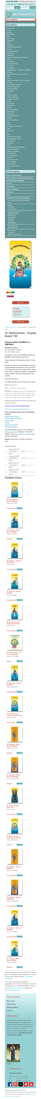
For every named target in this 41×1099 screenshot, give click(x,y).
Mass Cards (10, 103)
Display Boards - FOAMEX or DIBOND (19, 70)
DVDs (8, 76)
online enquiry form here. (13, 990)
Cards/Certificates (12, 51)
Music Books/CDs (12, 109)
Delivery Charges (10, 1090)
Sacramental (11, 141)
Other (8, 195)
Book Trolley (10, 38)
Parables (9, 118)
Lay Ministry (10, 91)
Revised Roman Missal (14, 136)
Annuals (9, 30)
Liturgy (9, 101)
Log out (9, 1010)
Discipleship (10, 68)
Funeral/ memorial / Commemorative (18, 80)
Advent (10, 205)
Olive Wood (10, 114)
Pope (8, 122)
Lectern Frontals (12, 95)
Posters (9, 124)
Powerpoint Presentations (15, 126)
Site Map (12, 1096)
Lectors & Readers (12, 97)
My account (11, 1001)
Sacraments (10, 186)
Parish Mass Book (12, 120)
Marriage (11, 219)
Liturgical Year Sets (13, 99)
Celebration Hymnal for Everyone (17, 57)
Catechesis (10, 55)
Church (14, 327)
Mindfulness (10, 105)
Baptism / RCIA (12, 214)
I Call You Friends (12, 88)
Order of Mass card (13, 116)
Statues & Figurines (13, 151)
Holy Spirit (11, 232)
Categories (8, 327)
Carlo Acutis (10, 53)
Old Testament (12, 226)
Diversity (9, 72)
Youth (8, 168)
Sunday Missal (11, 153)
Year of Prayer (11, 164)
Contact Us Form (12, 432)
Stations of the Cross (13, 149)
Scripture (9, 192)
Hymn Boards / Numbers (14, 84)
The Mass (10, 157)
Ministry (9, 107)
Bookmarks (10, 41)
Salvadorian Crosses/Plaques (16, 147)
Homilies (9, 82)
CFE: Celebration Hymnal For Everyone (19, 178)
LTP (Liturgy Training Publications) (18, 200)
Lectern (9, 93)
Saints (8, 145)
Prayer (9, 128)
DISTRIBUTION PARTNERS (15, 181)
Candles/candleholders (14, 47)
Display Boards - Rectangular (13, 418)
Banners (9, 32)
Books (8, 43)
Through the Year (12, 159)
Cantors (9, 49)
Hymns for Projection (13, 86)
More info (20, 302)
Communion (12, 215)
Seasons (9, 183)
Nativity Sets (10, 111)
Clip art (9, 59)
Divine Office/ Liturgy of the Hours (17, 74)
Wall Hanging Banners (11, 426)
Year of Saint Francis (13, 166)
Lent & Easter (12, 209)
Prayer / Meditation (12, 189)
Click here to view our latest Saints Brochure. (17, 409)
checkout (32, 7)
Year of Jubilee (11, 161)
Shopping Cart (20, 4)
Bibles (8, 36)
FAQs (26, 4)
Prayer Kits (10, 130)
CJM (9, 202)
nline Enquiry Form (16, 1073)
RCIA (8, 134)
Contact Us (31, 4)
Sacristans (10, 143)
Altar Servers (11, 28)
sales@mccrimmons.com (27, 1)
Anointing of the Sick (14, 212)
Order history (11, 1004)
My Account (13, 4)
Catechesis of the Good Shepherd (17, 197)
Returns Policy (21, 1090)
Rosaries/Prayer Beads (14, 139)
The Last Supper (12, 155)
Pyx (8, 132)
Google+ (18, 1096)
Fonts (8, 78)
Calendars (10, 45)
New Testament (13, 227)
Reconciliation (12, 223)
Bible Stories (10, 34)
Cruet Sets (10, 65)
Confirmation (11, 61)
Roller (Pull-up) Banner (11, 424)
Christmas (11, 207)
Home (8, 4)
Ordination (11, 221)
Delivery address (12, 1007)
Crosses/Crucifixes (12, 63)
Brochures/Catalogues (14, 175)
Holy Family (11, 230)
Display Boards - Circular (12, 416)
